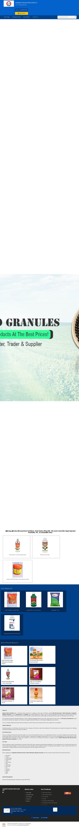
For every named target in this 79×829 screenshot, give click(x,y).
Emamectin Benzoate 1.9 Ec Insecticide (8, 682)
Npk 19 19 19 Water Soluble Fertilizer (35, 682)
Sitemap (28, 801)
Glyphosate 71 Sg (55, 610)
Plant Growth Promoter (46, 792)
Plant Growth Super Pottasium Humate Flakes (7, 662)
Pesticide (44, 798)
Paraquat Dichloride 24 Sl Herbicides (12, 633)
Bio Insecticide (45, 796)
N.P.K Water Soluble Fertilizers (48, 800)
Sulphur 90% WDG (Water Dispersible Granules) (18, 579)
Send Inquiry (22, 13)
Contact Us (35, 17)
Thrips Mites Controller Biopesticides (17, 554)
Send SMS (45, 817)
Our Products (26, 17)
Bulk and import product (47, 794)
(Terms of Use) (28, 823)
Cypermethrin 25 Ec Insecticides (34, 610)
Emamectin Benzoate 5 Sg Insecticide (36, 661)
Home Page (6, 17)
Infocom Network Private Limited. (23, 824)
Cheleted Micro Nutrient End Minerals (49, 802)
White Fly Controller (45, 554)
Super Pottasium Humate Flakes (12, 610)
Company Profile (16, 17)
